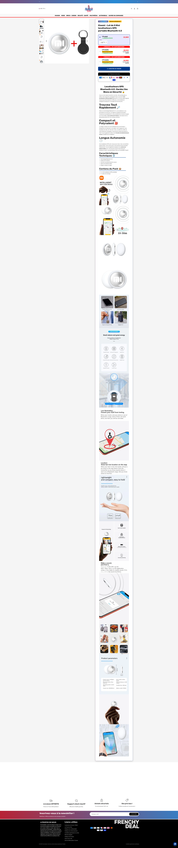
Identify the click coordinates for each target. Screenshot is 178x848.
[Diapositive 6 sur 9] (41, 46)
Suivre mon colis (68, 838)
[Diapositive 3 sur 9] (41, 31)
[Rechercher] (131, 8)
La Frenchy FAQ (68, 827)
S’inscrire (134, 814)
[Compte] (134, 8)
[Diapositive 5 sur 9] (41, 41)
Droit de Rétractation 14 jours (71, 840)
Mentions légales (68, 834)
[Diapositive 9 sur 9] (41, 62)
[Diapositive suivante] (137, 1)
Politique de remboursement (71, 830)
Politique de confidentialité (71, 829)
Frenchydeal (44, 844)
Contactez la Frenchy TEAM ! (71, 825)
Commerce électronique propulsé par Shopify (56, 844)
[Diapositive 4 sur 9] (41, 36)
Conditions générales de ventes (72, 832)
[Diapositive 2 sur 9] (41, 26)
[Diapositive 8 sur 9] (41, 57)
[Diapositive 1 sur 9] (41, 21)
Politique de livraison (69, 836)
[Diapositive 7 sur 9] (41, 52)
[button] (114, 39)
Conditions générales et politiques (132, 844)
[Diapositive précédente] (39, 1)
